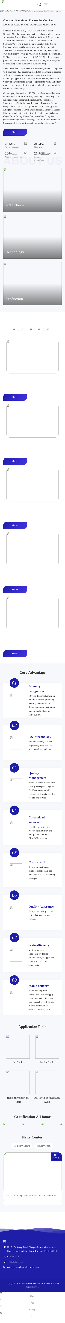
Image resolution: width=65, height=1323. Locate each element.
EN (55, 4)
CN (60, 4)
